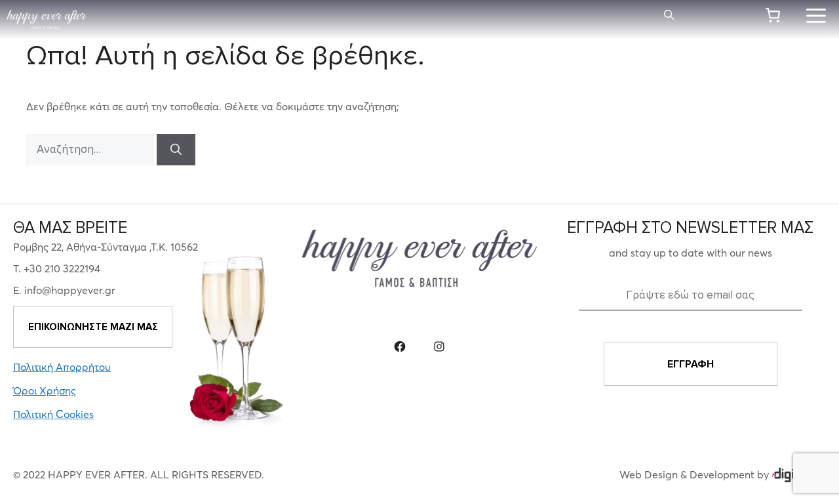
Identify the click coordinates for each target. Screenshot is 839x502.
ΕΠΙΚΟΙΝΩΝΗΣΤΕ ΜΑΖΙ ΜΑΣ (93, 327)
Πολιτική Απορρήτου (62, 366)
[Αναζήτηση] (176, 149)
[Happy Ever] (47, 19)
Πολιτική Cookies (53, 414)
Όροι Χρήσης (44, 390)
